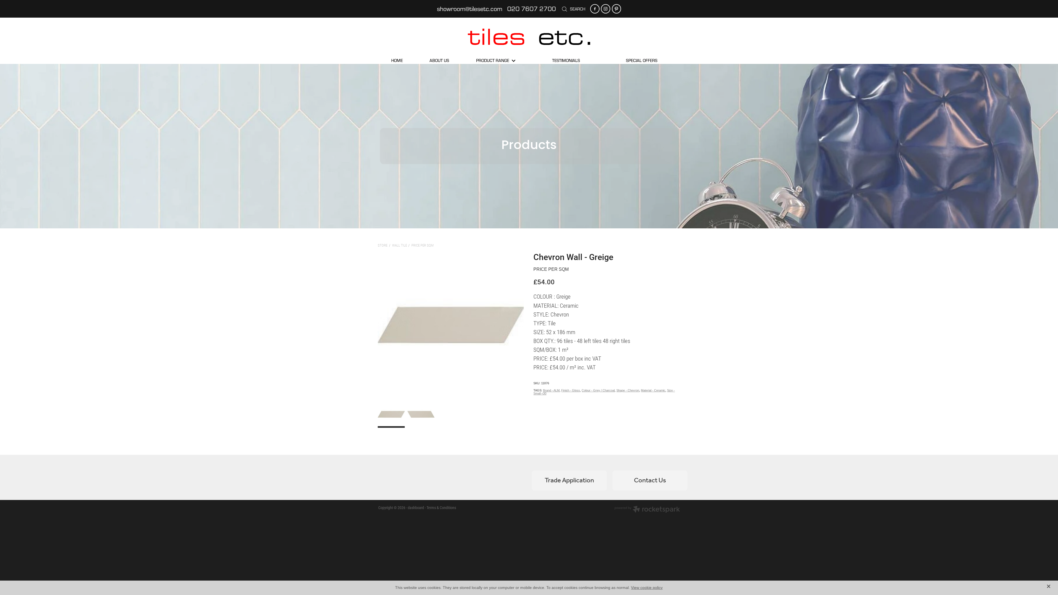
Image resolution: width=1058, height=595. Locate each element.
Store (382, 245)
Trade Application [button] (569, 480)
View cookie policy (647, 587)
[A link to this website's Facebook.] (594, 8)
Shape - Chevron (627, 390)
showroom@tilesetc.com (469, 8)
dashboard (416, 507)
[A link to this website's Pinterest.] (616, 8)
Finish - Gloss (570, 390)
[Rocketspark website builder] (647, 509)
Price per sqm (422, 245)
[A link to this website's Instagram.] (605, 8)
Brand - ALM (551, 390)
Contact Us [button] (650, 480)
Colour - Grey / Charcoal (598, 390)
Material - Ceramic (653, 390)
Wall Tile (399, 245)
